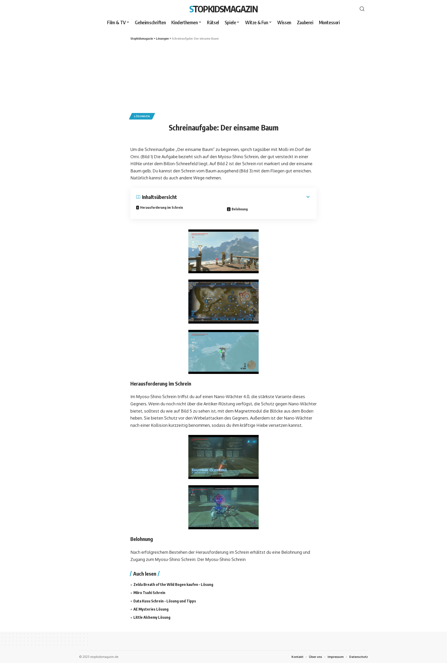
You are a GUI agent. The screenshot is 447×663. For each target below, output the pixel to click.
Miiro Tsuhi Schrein (149, 592)
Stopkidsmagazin (223, 8)
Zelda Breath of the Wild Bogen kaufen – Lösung (173, 584)
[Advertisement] (223, 75)
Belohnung (240, 209)
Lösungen (142, 116)
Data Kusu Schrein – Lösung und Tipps (164, 601)
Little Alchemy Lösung (151, 617)
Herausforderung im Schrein (161, 207)
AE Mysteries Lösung (151, 609)
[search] (362, 9)
